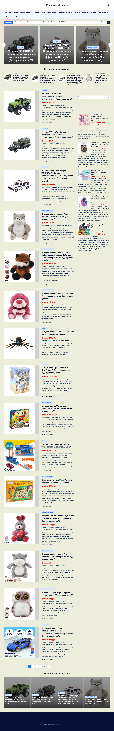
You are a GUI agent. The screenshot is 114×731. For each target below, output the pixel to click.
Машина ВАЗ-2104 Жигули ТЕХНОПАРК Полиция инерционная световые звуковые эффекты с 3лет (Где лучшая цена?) (43, 22)
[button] (20, 62)
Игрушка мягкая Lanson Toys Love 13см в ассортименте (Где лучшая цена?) (57, 296)
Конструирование (46, 402)
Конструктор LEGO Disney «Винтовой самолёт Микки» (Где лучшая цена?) (56, 408)
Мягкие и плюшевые (93, 47)
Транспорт (20, 47)
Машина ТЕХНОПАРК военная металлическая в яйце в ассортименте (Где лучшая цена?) (21, 55)
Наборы (44, 328)
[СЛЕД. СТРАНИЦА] (49, 666)
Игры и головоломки (47, 476)
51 (44, 666)
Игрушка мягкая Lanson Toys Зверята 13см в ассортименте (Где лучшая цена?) (57, 556)
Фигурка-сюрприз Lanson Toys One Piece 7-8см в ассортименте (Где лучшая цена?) (57, 370)
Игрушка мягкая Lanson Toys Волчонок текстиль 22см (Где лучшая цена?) (93, 55)
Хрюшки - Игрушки (57, 5)
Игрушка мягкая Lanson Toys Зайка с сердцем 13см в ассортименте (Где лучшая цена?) (57, 518)
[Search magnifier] (108, 97)
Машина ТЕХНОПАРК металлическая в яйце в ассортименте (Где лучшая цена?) (21, 77)
